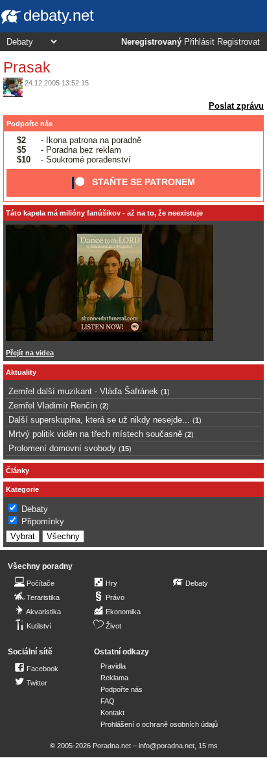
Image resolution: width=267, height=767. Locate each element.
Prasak (27, 67)
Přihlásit (199, 42)
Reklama (114, 678)
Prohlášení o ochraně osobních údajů (159, 724)
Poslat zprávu (236, 106)
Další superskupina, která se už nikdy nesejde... (99, 420)
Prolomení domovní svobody (62, 448)
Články (17, 470)
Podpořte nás (29, 124)
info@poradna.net (166, 746)
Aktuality (21, 372)
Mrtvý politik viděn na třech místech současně (95, 434)
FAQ (107, 701)
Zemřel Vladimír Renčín (52, 405)
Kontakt (112, 713)
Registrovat (238, 42)
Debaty (34, 509)
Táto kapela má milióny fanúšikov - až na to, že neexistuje (104, 213)
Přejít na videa (30, 353)
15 (125, 448)
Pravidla (113, 666)
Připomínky (42, 521)
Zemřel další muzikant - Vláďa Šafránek (83, 391)
